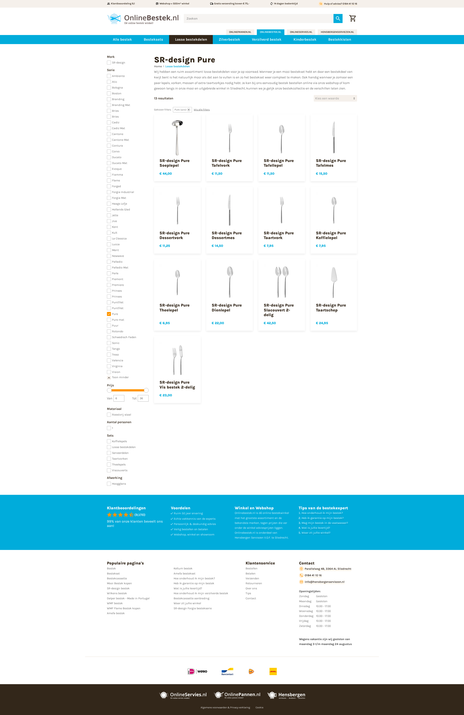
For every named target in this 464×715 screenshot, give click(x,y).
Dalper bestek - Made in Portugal (128, 598)
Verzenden (252, 578)
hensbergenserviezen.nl (337, 32)
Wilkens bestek (117, 593)
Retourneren (254, 583)
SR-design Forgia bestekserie (193, 608)
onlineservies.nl (301, 32)
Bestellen (252, 568)
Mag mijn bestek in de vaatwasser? (325, 523)
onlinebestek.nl (270, 32)
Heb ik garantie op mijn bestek (194, 583)
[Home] (142, 18)
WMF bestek (115, 603)
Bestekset (113, 573)
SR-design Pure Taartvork (279, 235)
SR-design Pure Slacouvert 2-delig (279, 310)
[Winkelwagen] (352, 18)
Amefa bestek (116, 613)
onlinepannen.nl (240, 32)
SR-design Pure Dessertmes (227, 235)
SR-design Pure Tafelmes (331, 163)
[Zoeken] (338, 18)
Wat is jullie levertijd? (316, 527)
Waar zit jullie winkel (187, 603)
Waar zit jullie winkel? (316, 532)
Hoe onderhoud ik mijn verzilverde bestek (201, 593)
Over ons (251, 588)
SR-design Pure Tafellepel (279, 163)
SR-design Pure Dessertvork (175, 235)
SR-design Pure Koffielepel (331, 235)
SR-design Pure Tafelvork (227, 163)
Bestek (111, 568)
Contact (251, 598)
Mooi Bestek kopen (119, 583)
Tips (248, 593)
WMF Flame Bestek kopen (123, 608)
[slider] (109, 390)
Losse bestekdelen (177, 66)
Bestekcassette (117, 578)
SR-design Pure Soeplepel (175, 163)
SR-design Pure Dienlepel (227, 307)
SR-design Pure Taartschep (331, 307)
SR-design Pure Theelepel (175, 307)
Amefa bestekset (184, 573)
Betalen (251, 573)
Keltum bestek (183, 568)
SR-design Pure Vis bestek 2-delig (177, 384)
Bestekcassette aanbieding (191, 598)
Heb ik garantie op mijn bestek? (323, 518)
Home (158, 66)
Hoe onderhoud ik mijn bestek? (322, 513)
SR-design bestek (118, 588)
